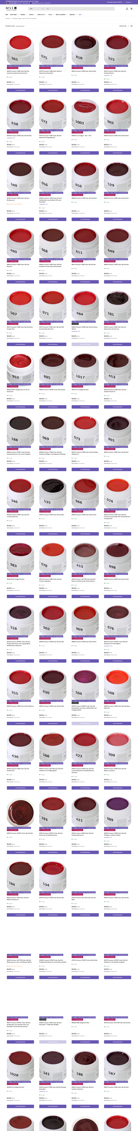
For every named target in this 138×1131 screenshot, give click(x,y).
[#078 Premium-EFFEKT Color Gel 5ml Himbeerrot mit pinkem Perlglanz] (117, 940)
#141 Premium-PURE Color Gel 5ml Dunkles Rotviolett (52, 1088)
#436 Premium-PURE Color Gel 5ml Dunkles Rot (18, 769)
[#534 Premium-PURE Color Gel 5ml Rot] (52, 877)
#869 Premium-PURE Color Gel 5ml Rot (84, 642)
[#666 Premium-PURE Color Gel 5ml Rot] (85, 494)
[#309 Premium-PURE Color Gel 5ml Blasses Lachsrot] (117, 748)
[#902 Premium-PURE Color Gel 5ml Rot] (52, 621)
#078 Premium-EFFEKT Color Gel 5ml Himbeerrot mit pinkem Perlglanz (116, 961)
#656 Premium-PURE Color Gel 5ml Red (84, 198)
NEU (7, 14)
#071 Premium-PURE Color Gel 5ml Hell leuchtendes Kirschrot (51, 328)
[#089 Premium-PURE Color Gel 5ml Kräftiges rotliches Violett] (117, 813)
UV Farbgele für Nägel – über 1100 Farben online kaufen (24, 18)
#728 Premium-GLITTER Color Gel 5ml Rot (117, 1023)
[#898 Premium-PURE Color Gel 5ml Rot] (117, 559)
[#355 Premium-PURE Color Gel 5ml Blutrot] (20, 686)
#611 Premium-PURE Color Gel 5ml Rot (84, 264)
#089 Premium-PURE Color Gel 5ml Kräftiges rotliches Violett (115, 834)
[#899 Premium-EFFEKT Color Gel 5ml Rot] (20, 813)
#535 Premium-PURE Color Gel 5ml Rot (51, 515)
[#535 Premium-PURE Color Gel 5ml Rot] (52, 494)
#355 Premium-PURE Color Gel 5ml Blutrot (20, 706)
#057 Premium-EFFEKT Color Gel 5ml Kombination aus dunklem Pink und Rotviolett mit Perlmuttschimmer (18, 1024)
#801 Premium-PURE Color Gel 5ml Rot (116, 452)
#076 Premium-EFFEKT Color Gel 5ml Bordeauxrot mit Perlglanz (116, 642)
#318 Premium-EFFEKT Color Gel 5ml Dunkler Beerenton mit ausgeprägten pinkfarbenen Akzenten (18, 643)
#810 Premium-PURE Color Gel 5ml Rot (84, 71)
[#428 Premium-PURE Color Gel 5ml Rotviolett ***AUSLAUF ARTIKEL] (52, 1002)
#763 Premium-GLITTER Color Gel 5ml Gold (84, 898)
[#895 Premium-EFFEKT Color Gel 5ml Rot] (52, 369)
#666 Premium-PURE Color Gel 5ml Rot (84, 515)
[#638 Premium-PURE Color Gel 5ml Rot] (20, 115)
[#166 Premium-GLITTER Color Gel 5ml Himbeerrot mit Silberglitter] (52, 748)
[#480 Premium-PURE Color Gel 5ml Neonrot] (20, 244)
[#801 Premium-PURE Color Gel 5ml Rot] (117, 432)
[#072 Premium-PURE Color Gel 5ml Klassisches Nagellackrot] (52, 115)
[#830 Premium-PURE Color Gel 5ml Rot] (52, 686)
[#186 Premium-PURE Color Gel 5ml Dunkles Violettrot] (85, 1067)
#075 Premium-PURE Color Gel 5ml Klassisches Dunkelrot (50, 72)
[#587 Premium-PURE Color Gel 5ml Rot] (117, 1067)
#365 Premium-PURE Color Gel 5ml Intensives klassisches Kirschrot (18, 72)
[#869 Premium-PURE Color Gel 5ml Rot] (85, 621)
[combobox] (71, 9)
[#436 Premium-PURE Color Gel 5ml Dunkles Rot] (20, 748)
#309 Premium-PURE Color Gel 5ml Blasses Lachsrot (115, 769)
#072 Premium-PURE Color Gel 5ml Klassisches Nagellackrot (50, 136)
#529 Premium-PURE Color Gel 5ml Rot (116, 198)
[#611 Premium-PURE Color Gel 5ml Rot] (85, 244)
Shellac (23, 14)
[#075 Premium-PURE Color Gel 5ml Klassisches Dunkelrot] (52, 51)
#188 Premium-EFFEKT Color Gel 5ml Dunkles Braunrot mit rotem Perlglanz (19, 453)
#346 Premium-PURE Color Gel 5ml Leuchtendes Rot (18, 515)
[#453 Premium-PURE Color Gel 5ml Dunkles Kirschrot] (117, 369)
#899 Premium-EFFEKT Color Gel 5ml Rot (20, 833)
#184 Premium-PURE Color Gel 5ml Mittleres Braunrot (18, 898)
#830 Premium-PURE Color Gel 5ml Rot (51, 706)
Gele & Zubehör (61, 14)
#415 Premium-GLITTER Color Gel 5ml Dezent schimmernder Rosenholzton (83, 580)
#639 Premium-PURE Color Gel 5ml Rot (116, 897)
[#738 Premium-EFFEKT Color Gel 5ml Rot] (85, 940)
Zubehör (72, 14)
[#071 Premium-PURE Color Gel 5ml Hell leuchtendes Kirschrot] (52, 307)
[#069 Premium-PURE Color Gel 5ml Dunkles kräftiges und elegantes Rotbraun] (52, 432)
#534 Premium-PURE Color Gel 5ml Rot (51, 897)
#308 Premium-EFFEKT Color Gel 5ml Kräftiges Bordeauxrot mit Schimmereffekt (52, 961)
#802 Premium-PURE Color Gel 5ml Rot (116, 135)
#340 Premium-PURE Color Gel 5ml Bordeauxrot (18, 199)
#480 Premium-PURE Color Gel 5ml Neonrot (18, 265)
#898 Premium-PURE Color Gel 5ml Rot (116, 579)
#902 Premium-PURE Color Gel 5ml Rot (51, 642)
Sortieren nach (10, 26)
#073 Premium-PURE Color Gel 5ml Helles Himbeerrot (85, 453)
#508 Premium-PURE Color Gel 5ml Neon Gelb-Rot (117, 707)
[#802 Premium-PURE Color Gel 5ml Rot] (117, 115)
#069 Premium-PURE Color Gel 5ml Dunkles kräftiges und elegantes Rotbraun (52, 453)
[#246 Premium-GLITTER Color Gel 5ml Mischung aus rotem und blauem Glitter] (20, 940)
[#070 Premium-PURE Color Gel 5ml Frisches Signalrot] (52, 559)
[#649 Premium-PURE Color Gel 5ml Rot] (117, 244)
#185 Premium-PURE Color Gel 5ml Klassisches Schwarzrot (115, 328)
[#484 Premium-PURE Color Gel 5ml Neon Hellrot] (85, 307)
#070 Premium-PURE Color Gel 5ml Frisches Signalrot (50, 580)
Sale (80, 14)
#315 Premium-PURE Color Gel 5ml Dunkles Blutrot (115, 72)
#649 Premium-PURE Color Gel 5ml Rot (116, 264)
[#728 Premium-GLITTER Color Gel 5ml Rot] (117, 1002)
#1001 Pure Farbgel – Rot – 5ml (81, 135)
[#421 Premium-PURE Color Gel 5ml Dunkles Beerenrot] (85, 813)
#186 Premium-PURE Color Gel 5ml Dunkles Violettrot (83, 1088)
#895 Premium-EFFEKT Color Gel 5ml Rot (52, 390)
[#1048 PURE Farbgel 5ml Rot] (85, 1002)
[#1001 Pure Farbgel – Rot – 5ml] (85, 115)
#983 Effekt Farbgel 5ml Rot (15, 579)
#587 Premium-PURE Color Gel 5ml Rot (116, 1087)
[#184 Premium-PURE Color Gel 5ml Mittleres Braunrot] (20, 877)
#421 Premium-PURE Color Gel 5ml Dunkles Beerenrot (82, 834)
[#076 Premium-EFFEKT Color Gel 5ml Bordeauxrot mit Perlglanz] (117, 621)
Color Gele (13, 14)
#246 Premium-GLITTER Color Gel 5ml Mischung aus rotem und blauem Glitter (19, 961)
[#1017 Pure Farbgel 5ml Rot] (85, 369)
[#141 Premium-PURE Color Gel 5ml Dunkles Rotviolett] (52, 1067)
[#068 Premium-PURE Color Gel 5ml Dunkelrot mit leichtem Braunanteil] (52, 244)
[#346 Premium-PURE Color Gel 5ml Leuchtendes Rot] (20, 494)
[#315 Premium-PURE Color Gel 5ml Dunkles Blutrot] (117, 51)
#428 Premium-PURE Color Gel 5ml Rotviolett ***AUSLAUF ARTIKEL (50, 1023)
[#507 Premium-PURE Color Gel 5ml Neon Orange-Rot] (20, 307)
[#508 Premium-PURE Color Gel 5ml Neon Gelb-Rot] (117, 686)
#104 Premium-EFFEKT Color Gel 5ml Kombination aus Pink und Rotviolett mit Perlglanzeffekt (84, 708)
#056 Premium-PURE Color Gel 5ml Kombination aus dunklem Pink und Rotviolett (50, 200)
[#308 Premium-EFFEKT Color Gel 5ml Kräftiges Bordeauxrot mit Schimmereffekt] (52, 940)
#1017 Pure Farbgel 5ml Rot (80, 390)
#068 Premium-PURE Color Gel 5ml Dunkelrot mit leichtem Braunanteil (50, 265)
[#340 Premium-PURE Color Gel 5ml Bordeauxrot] (20, 178)
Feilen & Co (41, 14)
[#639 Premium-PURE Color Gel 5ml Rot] (117, 877)
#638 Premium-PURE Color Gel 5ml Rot (19, 135)
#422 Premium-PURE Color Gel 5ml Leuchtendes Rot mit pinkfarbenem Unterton (83, 770)
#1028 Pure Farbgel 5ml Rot (15, 1087)
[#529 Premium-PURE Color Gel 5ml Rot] (117, 178)
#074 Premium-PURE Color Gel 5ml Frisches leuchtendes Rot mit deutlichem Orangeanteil (117, 516)
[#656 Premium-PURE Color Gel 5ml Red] (85, 178)
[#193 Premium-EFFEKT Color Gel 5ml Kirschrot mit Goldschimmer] (52, 813)
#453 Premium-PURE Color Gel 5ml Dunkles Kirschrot (115, 390)
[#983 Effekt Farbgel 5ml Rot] (20, 559)
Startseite (8, 18)
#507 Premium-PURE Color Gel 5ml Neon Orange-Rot (20, 328)
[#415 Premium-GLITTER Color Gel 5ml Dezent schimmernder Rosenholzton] (85, 559)
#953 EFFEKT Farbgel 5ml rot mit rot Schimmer (18, 390)
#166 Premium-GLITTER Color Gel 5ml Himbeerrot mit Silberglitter (51, 769)
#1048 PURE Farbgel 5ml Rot (80, 1023)
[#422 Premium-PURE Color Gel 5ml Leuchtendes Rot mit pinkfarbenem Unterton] (85, 748)
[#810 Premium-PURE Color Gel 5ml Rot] (85, 51)
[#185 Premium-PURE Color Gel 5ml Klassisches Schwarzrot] (117, 307)
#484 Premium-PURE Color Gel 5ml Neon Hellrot (85, 328)
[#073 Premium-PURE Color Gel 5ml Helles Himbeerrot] (85, 432)
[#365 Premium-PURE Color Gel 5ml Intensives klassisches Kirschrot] (20, 51)
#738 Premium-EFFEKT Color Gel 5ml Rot (85, 960)
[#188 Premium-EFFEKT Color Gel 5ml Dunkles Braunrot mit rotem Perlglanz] (20, 432)
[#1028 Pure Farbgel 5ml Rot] (20, 1067)
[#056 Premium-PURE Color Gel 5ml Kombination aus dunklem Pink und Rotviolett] (52, 178)
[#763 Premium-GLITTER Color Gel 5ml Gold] (85, 877)
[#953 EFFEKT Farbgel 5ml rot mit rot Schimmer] (20, 369)
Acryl (50, 14)
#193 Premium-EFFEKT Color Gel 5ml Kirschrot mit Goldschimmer (50, 834)
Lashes (31, 14)
